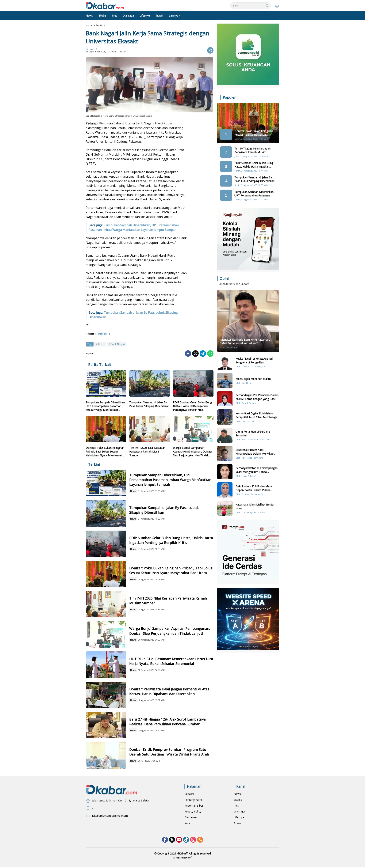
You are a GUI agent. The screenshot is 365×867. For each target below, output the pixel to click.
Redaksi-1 (91, 49)
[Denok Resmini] (224, 398)
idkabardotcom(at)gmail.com (110, 815)
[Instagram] (193, 840)
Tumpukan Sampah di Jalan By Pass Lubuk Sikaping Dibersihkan (149, 404)
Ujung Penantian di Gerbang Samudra (253, 433)
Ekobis (238, 799)
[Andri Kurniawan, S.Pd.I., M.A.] (224, 435)
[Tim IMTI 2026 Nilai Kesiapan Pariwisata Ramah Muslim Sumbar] (149, 430)
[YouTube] (179, 840)
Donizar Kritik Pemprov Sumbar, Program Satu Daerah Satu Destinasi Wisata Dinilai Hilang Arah (169, 751)
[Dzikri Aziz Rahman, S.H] (224, 362)
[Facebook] (188, 353)
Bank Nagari (118, 344)
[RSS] (200, 840)
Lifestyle (239, 817)
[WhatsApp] (210, 353)
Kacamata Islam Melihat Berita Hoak (255, 506)
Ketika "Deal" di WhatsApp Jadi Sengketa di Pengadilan (254, 360)
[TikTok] (186, 840)
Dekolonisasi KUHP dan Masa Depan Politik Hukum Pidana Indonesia (254, 488)
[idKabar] (105, 5)
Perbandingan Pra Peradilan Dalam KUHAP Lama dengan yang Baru (257, 397)
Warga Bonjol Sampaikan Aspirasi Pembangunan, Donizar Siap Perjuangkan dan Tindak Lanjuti (192, 451)
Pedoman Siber (193, 805)
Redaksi (189, 794)
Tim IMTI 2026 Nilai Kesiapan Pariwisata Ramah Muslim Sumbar (147, 451)
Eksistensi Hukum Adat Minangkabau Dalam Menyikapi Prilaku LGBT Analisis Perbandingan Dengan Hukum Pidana (257, 451)
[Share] (210, 50)
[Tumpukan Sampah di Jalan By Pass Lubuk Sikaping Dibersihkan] (149, 384)
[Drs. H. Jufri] (224, 380)
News (133, 491)
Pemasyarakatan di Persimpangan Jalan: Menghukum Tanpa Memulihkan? (257, 470)
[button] (267, 5)
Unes (101, 344)
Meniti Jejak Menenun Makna (253, 378)
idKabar (181, 853)
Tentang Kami (193, 799)
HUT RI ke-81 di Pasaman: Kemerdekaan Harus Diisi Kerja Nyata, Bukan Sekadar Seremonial (171, 661)
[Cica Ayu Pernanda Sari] (224, 490)
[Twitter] (195, 353)
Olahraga (239, 811)
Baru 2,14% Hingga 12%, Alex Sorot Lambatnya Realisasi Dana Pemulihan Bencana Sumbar (167, 721)
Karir (187, 823)
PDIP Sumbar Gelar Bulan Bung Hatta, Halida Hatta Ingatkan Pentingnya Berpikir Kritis (192, 405)
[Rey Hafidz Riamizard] (224, 453)
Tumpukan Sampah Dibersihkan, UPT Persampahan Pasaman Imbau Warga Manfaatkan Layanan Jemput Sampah (106, 406)
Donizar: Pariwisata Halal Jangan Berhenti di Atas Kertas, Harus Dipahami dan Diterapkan (169, 691)
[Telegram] (203, 353)
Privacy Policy (192, 811)
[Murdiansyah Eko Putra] (224, 508)
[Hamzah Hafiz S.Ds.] (224, 417)
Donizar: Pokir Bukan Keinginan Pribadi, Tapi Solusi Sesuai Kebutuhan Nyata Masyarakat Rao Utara (105, 451)
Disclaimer (190, 817)
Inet (236, 805)
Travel (237, 823)
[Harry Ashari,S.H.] (224, 471)
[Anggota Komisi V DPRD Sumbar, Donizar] (106, 755)
